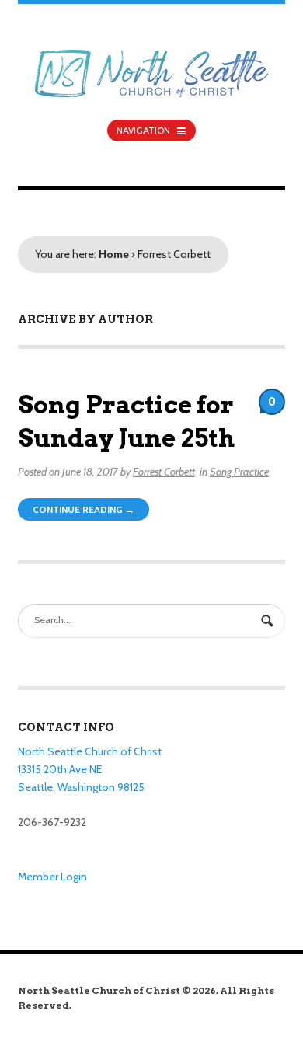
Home (114, 254)
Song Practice (239, 472)
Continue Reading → (83, 509)
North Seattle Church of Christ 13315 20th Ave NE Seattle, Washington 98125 (90, 768)
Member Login (52, 876)
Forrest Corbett (164, 472)
